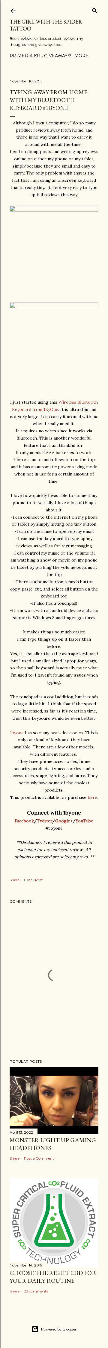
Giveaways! (57, 56)
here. (93, 797)
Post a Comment (39, 1158)
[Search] (94, 9)
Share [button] (15, 880)
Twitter (44, 821)
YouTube (84, 821)
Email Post (33, 880)
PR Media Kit (25, 56)
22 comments (36, 1291)
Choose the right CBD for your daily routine (53, 1277)
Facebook (24, 821)
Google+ (64, 821)
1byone (17, 732)
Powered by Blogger (58, 1329)
